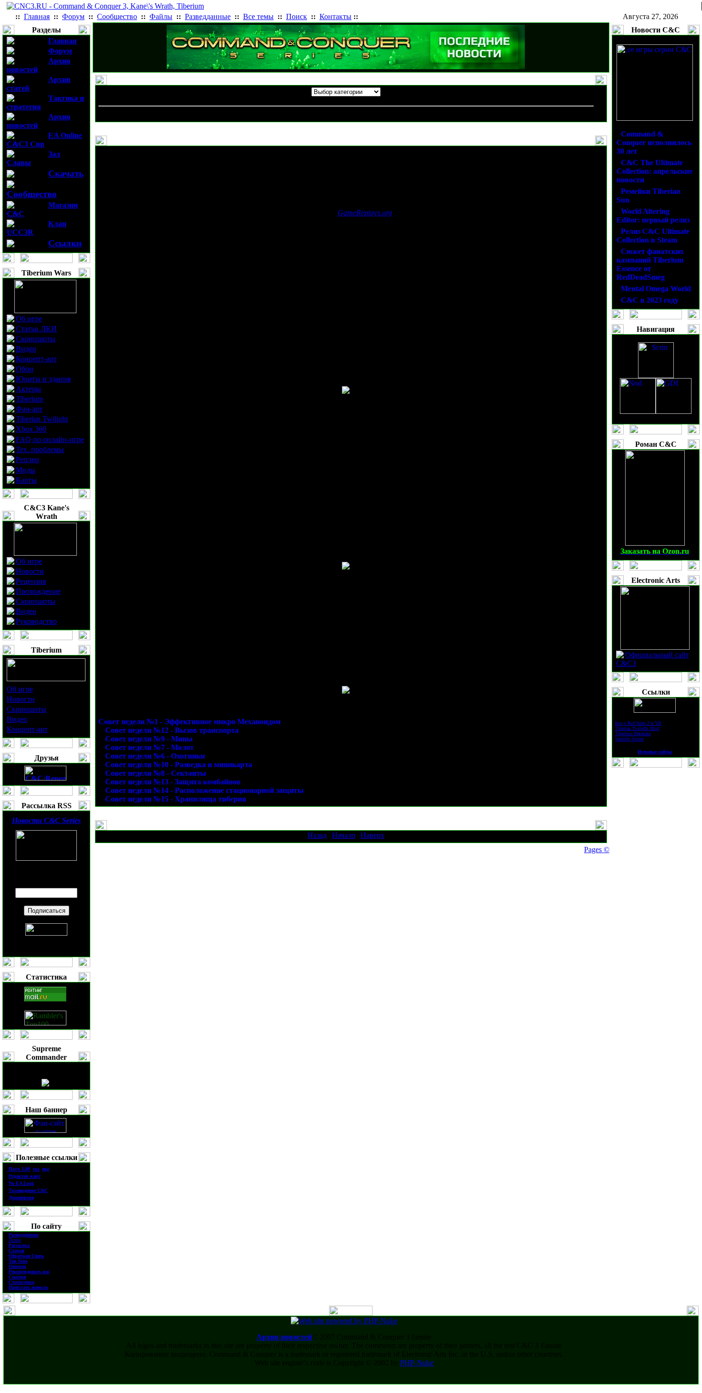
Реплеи (27, 459)
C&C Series (46, 820)
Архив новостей (284, 1337)
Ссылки (65, 243)
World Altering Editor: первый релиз (653, 215)
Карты (26, 480)
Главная (62, 41)
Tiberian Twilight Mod (637, 728)
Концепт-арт (36, 359)
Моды (25, 470)
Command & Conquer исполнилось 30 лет (654, 142)
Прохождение (38, 591)
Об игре (29, 319)
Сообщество (32, 194)
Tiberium (29, 399)
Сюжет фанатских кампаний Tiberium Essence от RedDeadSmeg (650, 264)
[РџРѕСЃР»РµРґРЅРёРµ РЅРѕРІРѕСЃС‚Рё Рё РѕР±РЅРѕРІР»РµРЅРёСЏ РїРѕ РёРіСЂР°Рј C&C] (346, 67)
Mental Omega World (656, 289)
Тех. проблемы (40, 449)
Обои (24, 369)
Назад (317, 835)
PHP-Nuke (417, 1363)
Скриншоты (35, 339)
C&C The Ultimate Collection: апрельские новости (654, 171)
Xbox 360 (31, 429)
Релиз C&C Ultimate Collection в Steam (653, 235)
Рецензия (31, 581)
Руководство (36, 621)
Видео (26, 349)
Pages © (596, 849)
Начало (343, 835)
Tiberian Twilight (42, 419)
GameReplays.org (365, 213)
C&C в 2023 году (650, 300)
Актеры (28, 389)
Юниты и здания (43, 379)
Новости (30, 571)
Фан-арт (29, 409)
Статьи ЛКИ (36, 329)
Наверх (372, 835)
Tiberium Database (633, 733)
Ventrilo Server (629, 738)
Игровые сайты (655, 751)
